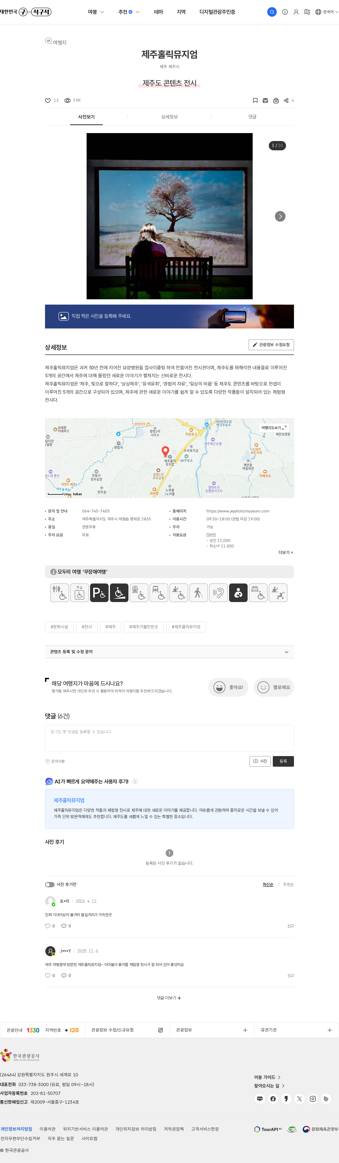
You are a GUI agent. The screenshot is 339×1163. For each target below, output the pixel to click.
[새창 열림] (262, 100)
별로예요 (281, 687)
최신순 (268, 884)
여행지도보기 (274, 428)
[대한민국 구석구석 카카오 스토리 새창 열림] (286, 1098)
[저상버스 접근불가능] (159, 592)
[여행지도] (307, 12)
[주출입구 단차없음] (119, 592)
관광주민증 (217, 12)
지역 (181, 12)
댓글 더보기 (166, 997)
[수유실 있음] (238, 592)
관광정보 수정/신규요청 (112, 1030)
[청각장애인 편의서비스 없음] (218, 592)
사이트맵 (89, 1138)
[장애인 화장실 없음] (59, 592)
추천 (122, 12)
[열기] (286, 652)
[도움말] (47, 761)
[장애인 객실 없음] (258, 592)
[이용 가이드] (285, 12)
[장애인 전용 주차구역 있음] (99, 592)
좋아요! (236, 687)
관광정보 (184, 1030)
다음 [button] (280, 216)
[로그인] (296, 12)
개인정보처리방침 (16, 1129)
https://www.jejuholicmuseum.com (238, 511)
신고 (290, 926)
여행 (92, 12)
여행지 (59, 43)
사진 (263, 761)
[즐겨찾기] (252, 100)
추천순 (288, 884)
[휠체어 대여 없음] (179, 592)
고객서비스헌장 (205, 1129)
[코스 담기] (273, 100)
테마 (158, 12)
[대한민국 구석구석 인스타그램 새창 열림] (312, 1098)
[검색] (272, 12)
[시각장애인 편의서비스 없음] (198, 592)
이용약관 (48, 1129)
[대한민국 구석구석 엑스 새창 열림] (299, 1098)
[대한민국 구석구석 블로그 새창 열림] (259, 1098)
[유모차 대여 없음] (278, 592)
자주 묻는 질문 (61, 1138)
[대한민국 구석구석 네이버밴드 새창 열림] (326, 1098)
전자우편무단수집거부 (20, 1138)
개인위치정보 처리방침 (136, 1129)
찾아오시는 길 (266, 1086)
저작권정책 (174, 1129)
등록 (283, 761)
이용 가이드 (264, 1077)
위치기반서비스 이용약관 (85, 1129)
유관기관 (269, 1030)
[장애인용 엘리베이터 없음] (79, 592)
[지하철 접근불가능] (139, 592)
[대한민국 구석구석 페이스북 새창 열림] (273, 1098)
